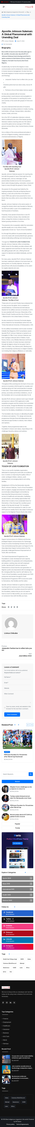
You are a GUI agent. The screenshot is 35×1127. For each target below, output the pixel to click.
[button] (28, 724)
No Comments (8, 44)
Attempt (22, 963)
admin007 (16, 1060)
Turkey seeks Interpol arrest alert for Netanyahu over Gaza (20, 797)
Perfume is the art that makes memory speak (18, 90)
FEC (11, 972)
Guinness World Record (9, 963)
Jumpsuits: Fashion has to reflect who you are (19, 79)
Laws (21, 967)
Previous (4, 646)
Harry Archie (9, 759)
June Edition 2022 (25, 656)
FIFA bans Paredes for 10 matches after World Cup (21, 806)
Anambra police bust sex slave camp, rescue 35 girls (17, 86)
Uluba (29, 959)
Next (30, 654)
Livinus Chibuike (9, 41)
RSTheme (18, 1121)
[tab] (17, 781)
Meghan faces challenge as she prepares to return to (21, 788)
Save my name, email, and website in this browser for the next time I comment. (18, 708)
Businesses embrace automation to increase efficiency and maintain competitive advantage (20, 1077)
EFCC (4, 972)
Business (7, 752)
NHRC (22, 959)
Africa (27, 967)
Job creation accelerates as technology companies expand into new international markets (22, 1067)
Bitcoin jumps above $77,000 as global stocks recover (20, 2)
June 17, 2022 (20, 41)
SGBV (14, 967)
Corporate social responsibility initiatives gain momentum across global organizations (22, 1057)
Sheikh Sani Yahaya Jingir (10, 959)
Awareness (6, 967)
